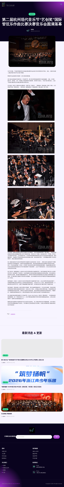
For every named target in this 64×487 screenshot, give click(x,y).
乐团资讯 (13, 314)
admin (4, 362)
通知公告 (5, 355)
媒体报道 (5, 409)
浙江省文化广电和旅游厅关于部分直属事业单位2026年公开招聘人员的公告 (22, 360)
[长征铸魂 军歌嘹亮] (32, 402)
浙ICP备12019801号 (15, 483)
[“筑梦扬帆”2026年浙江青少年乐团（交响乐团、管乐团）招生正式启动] (32, 375)
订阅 (56, 436)
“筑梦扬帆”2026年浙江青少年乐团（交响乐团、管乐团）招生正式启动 (21, 386)
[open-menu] (61, 4)
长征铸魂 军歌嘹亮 (6, 413)
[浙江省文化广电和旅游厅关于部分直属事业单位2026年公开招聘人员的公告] (32, 348)
